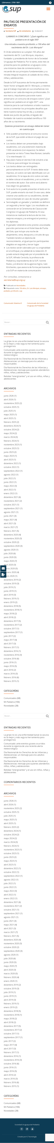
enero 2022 (9, 493)
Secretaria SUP (11, 31)
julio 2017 (8, 636)
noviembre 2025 (11, 403)
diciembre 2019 (11, 579)
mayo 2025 (9, 414)
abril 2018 (8, 617)
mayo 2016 (9, 666)
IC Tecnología (31, 1136)
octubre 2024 (10, 429)
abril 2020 (8, 564)
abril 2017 (8, 643)
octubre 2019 (10, 583)
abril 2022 (8, 489)
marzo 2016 (9, 673)
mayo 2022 (9, 486)
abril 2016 (8, 670)
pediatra (7, 291)
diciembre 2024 (11, 425)
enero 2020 (9, 576)
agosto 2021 (9, 512)
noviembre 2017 (11, 624)
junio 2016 (9, 662)
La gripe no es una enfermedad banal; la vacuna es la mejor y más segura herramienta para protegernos (26, 344)
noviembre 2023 (11, 444)
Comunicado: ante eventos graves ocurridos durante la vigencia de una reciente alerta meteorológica (24, 352)
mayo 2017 (9, 639)
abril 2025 (8, 418)
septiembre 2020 (12, 546)
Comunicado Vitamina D (13, 303)
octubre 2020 (10, 542)
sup (20, 291)
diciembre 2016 (11, 651)
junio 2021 (9, 516)
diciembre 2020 (11, 534)
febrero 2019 (10, 598)
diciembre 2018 (11, 606)
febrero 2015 (10, 681)
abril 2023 (8, 459)
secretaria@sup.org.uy (14, 280)
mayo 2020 (9, 561)
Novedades (21, 285)
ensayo (43, 288)
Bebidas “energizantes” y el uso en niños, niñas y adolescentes (27, 377)
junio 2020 (9, 557)
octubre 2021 (10, 504)
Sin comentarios (25, 31)
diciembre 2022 (11, 463)
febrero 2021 (10, 531)
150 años (22, 288)
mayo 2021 (9, 519)
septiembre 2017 (12, 632)
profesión (15, 291)
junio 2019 (9, 591)
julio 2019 (8, 587)
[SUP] (12, 9)
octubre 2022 (10, 467)
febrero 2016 (10, 677)
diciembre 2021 (11, 497)
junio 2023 (9, 452)
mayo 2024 (9, 433)
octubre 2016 (10, 658)
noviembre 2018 (11, 609)
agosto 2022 (9, 474)
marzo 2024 (9, 437)
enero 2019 (9, 602)
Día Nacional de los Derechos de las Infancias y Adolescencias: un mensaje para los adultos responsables (26, 361)
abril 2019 (8, 594)
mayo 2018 (9, 613)
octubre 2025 (10, 407)
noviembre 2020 (11, 538)
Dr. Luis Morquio (33, 288)
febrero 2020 (10, 572)
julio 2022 (8, 478)
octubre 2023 (10, 448)
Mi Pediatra (9, 702)
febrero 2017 (10, 647)
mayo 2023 (9, 455)
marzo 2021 (9, 527)
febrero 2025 (10, 422)
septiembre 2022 (12, 470)
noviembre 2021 (11, 501)
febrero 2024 (10, 440)
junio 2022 (9, 482)
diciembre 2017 (11, 621)
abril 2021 (8, 523)
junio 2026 (9, 395)
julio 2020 (8, 553)
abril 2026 (8, 399)
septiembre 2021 (12, 508)
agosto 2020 (9, 549)
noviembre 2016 (11, 654)
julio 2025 (8, 410)
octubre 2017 (10, 628)
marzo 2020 (9, 568)
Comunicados (10, 698)
